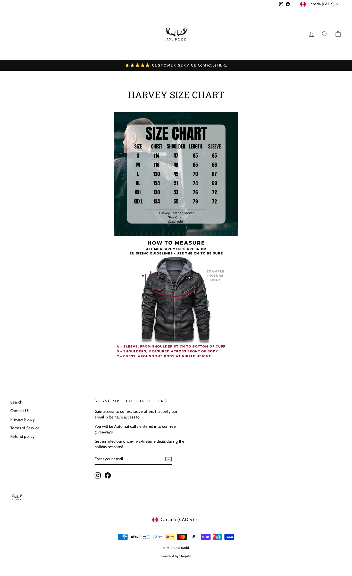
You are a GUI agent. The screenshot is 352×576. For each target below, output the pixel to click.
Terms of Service (24, 427)
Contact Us (20, 410)
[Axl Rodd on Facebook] (108, 475)
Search (16, 402)
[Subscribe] (168, 459)
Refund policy (22, 436)
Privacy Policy (22, 419)
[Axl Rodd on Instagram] (98, 475)
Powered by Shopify (176, 556)
